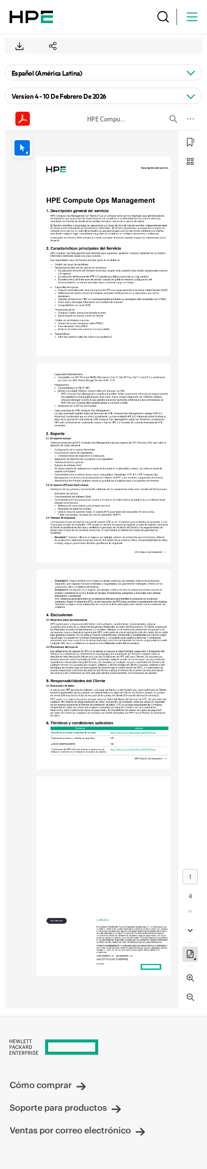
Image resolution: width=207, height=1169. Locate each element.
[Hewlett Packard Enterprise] (31, 17)
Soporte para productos (58, 1107)
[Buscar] (163, 17)
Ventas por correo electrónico (70, 1130)
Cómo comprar (41, 1084)
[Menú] (192, 17)
